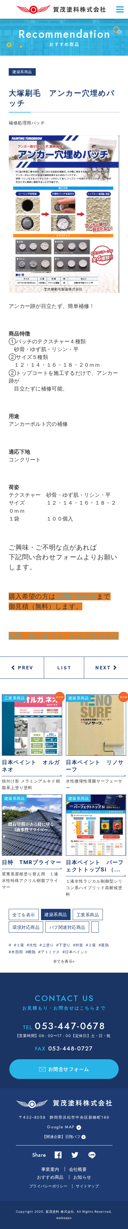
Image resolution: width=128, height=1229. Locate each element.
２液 (92, 945)
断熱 (32, 951)
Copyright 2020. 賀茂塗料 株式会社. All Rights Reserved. (64, 1211)
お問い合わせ (76, 596)
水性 (33, 945)
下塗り (64, 945)
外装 (79, 945)
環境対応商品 (25, 927)
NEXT (103, 667)
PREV (26, 667)
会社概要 (78, 1169)
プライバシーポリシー (48, 1186)
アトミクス (50, 951)
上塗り (47, 945)
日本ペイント (76, 951)
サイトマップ (87, 1186)
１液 (20, 945)
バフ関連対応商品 (67, 927)
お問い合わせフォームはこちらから (64, 636)
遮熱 (105, 945)
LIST (64, 667)
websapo (64, 1218)
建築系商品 (55, 914)
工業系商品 (87, 914)
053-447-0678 (64, 1026)
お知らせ (82, 1177)
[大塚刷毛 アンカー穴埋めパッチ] (64, 214)
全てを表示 (23, 914)
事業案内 (50, 1169)
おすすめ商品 (50, 1177)
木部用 (17, 951)
